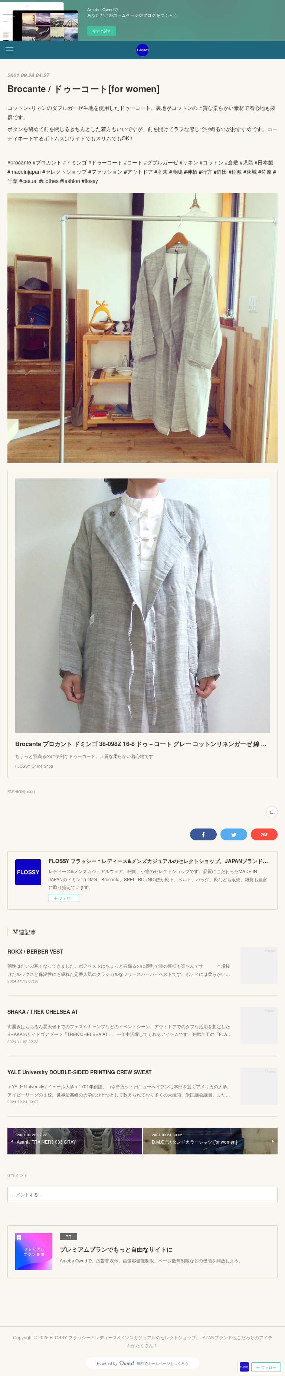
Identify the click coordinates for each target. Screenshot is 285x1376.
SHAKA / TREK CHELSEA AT (42, 1011)
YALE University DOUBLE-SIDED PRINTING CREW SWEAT (79, 1072)
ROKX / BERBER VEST (35, 951)
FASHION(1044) (21, 791)
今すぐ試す (101, 30)
